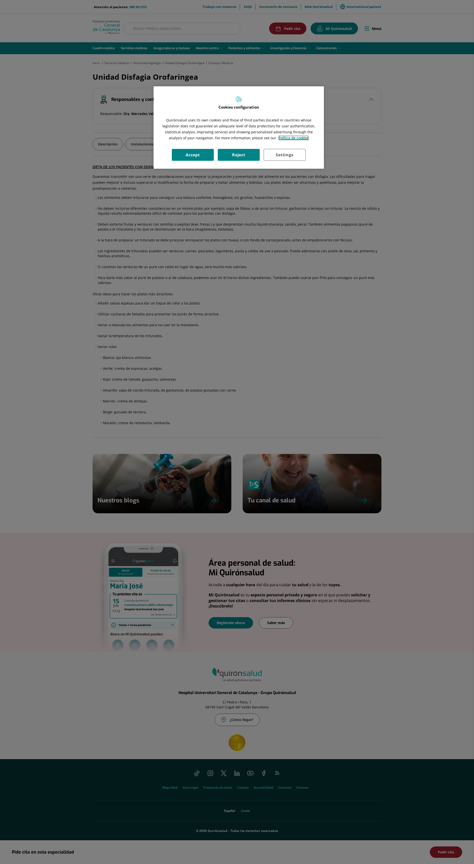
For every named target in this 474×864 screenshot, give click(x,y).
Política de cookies (293, 138)
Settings (284, 155)
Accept (193, 155)
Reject (238, 155)
